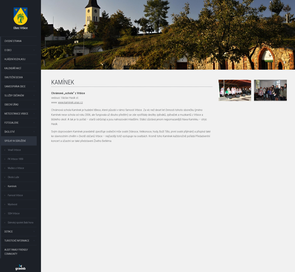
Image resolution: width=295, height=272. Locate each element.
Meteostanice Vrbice (16, 113)
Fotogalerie (11, 122)
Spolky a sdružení (15, 140)
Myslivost (12, 204)
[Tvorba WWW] (20, 267)
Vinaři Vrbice (14, 149)
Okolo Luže (13, 177)
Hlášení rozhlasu (14, 59)
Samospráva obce (14, 86)
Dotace (8, 231)
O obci (7, 50)
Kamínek (12, 186)
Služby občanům (14, 95)
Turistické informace (16, 240)
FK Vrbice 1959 (15, 159)
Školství (9, 131)
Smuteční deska (13, 77)
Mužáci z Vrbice (16, 168)
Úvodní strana (13, 41)
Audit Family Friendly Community (16, 251)
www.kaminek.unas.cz (70, 102)
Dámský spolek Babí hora (20, 222)
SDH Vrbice (14, 213)
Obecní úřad (11, 104)
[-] (235, 90)
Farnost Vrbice (15, 195)
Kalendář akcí (12, 68)
